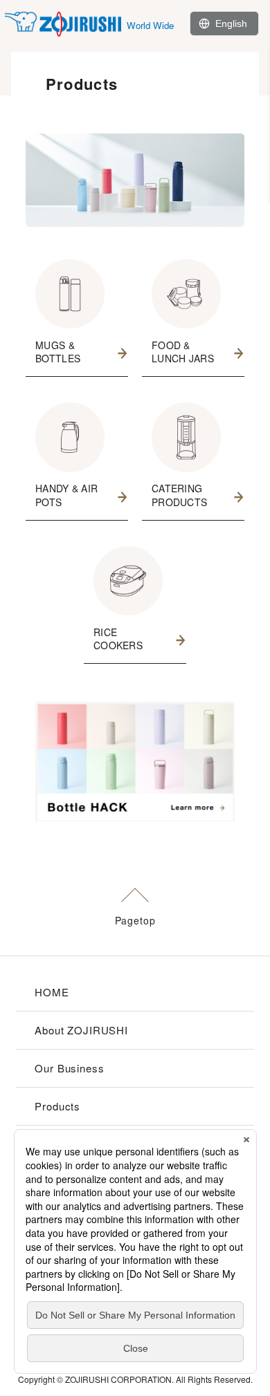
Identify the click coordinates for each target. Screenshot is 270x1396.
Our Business (69, 1068)
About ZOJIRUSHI (81, 1030)
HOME (52, 992)
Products (57, 1106)
